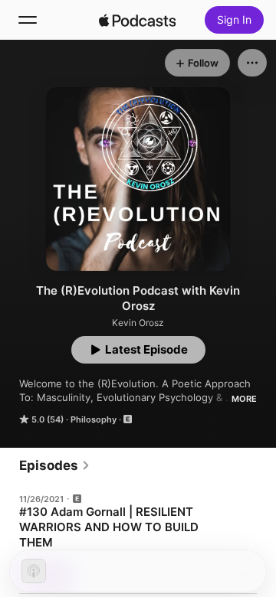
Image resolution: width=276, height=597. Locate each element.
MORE (244, 398)
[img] (137, 20)
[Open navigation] (27, 20)
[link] (54, 465)
